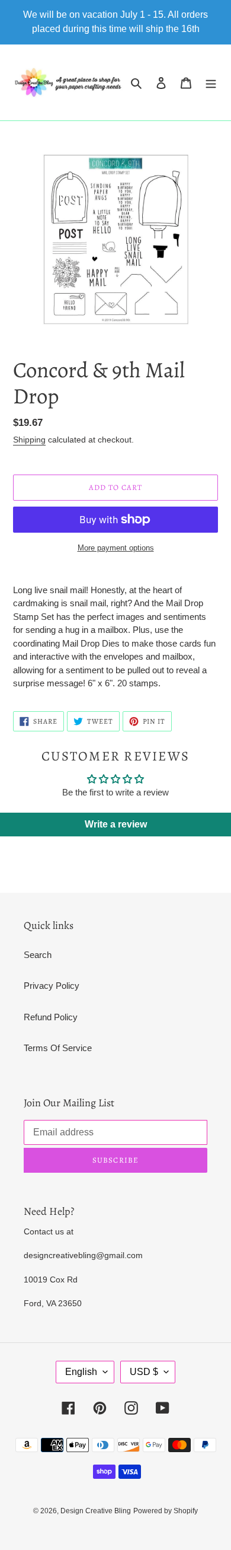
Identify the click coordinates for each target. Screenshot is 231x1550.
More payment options (116, 547)
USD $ (144, 1372)
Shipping (29, 439)
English (81, 1372)
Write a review (116, 824)
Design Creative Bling (95, 1511)
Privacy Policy (51, 986)
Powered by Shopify (165, 1511)
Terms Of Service (58, 1048)
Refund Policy (51, 1017)
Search (38, 955)
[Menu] (210, 83)
